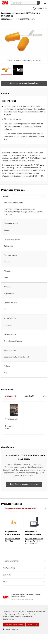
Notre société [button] (11, 561)
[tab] (10, 396)
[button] (10, 629)
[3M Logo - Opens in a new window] (5, 3)
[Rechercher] (38, 3)
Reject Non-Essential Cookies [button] (14, 624)
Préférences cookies (18, 596)
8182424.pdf (12, 419)
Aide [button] (5, 582)
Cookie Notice (8, 619)
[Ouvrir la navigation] (45, 3)
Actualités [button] (9, 568)
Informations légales (18, 594)
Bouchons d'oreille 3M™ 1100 (12, 540)
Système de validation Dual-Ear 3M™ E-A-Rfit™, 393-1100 (34, 541)
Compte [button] (40, 9)
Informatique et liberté (33, 594)
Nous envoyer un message (26, 484)
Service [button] (7, 575)
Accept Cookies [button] (32, 624)
